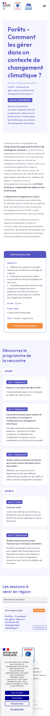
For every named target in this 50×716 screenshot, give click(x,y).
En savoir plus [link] (17, 709)
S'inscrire (39, 627)
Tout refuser (17, 698)
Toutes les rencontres (26, 83)
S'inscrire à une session (25, 325)
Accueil (11, 83)
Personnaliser (17, 704)
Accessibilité (38, 708)
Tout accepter (17, 693)
